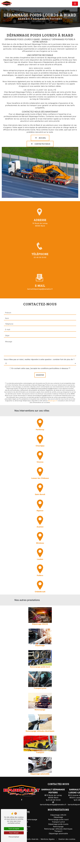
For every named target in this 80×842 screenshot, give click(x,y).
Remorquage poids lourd (58, 819)
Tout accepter (13, 829)
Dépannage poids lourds (58, 824)
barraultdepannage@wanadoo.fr (40, 289)
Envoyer (40, 375)
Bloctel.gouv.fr (52, 400)
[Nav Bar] (75, 4)
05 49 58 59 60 (40, 257)
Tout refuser (14, 833)
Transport (58, 831)
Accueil (42, 138)
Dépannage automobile (58, 833)
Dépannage (58, 817)
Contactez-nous (42, 144)
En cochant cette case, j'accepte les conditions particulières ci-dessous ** (41, 368)
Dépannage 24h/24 (58, 815)
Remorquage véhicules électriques (58, 829)
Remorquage (58, 826)
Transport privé (58, 822)
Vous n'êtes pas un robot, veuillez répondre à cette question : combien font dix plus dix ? (39, 359)
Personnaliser (14, 837)
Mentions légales (47, 839)
